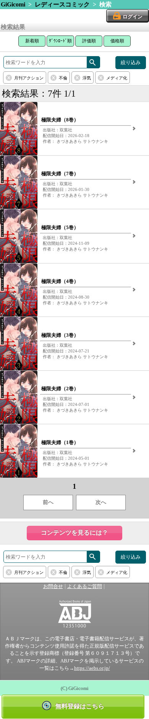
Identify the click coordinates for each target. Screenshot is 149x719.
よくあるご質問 (84, 586)
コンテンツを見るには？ (74, 532)
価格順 (117, 41)
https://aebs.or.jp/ (92, 668)
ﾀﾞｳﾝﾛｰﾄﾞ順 (60, 41)
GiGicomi (13, 4)
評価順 (89, 41)
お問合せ (53, 586)
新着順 (32, 41)
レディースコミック (62, 4)
